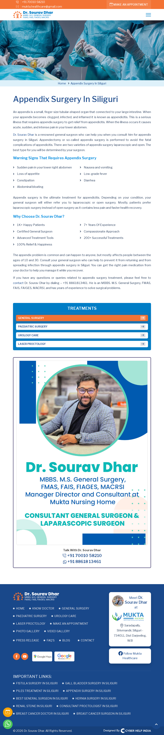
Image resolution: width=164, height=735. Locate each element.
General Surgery (31, 318)
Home (20, 608)
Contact (87, 640)
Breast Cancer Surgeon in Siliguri (103, 713)
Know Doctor (43, 608)
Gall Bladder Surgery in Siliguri (91, 683)
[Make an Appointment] (8, 711)
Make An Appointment (130, 4)
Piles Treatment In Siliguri (37, 690)
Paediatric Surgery (32, 326)
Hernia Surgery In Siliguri (95, 698)
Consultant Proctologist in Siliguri (89, 706)
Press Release (27, 640)
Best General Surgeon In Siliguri (42, 698)
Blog (66, 640)
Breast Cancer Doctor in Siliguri (42, 713)
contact (18, 283)
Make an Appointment (70, 623)
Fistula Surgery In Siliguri (37, 683)
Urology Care (28, 335)
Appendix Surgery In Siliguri (88, 690)
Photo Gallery (28, 631)
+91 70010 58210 (33, 2)
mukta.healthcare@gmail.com (42, 6)
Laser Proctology (32, 343)
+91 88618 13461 (84, 561)
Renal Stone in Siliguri (34, 706)
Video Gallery (58, 631)
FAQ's (51, 640)
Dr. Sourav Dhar (23, 135)
